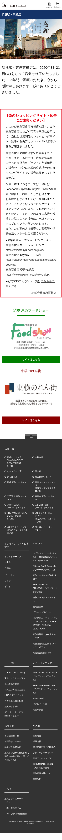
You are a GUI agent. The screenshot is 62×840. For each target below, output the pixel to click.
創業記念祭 (38, 606)
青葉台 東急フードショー (44, 497)
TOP (31, 437)
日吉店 (38, 471)
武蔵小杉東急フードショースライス (17, 506)
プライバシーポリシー (43, 752)
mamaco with (39, 698)
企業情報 (37, 735)
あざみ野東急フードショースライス (45, 506)
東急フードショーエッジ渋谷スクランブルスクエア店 (45, 486)
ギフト (7, 586)
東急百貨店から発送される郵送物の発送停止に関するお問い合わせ (16, 756)
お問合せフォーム (12, 741)
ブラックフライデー (42, 612)
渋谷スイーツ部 (40, 703)
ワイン (7, 580)
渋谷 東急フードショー (16, 483)
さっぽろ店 (12, 476)
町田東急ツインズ (43, 476)
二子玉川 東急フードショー (16, 497)
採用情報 (37, 741)
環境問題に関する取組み (44, 746)
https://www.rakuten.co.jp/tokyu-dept (27, 274)
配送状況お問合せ (12, 746)
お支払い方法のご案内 (14, 689)
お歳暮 (7, 567)
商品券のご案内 (11, 683)
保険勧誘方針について (43, 773)
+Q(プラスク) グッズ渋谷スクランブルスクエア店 (17, 530)
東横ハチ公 (38, 709)
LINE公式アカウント (14, 695)
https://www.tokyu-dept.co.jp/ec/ (25, 250)
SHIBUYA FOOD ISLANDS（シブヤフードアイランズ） (45, 676)
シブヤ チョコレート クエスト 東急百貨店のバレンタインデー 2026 (45, 557)
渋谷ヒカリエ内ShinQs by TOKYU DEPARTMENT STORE (15, 461)
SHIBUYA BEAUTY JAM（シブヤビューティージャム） (45, 689)
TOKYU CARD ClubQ (14, 672)
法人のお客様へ (11, 706)
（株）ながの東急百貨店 (15, 813)
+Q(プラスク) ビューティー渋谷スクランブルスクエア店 (45, 517)
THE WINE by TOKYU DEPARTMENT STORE (17, 515)
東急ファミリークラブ (14, 678)
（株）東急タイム (12, 807)
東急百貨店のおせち (42, 652)
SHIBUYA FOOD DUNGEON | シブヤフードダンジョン (45, 588)
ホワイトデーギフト (13, 556)
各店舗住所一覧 (11, 735)
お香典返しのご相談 (13, 700)
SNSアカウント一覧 (42, 758)
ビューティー (10, 575)
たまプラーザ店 (14, 471)
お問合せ (37, 778)
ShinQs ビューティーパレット (45, 528)
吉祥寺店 (39, 457)
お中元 (7, 562)
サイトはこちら (31, 359)
